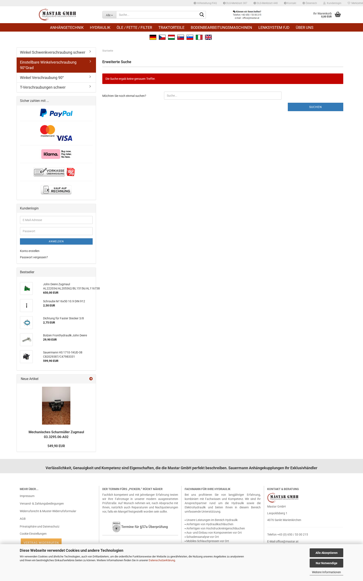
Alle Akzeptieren (327, 552)
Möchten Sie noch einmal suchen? (124, 95)
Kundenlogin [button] (333, 3)
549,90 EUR (56, 446)
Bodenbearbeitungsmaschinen (221, 27)
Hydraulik (100, 27)
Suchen (315, 107)
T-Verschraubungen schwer (43, 87)
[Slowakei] (180, 36)
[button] (309, 3)
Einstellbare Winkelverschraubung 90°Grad (48, 65)
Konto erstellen (29, 251)
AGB (23, 518)
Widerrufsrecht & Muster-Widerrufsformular (48, 511)
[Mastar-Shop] (58, 14)
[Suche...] (202, 15)
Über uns (304, 27)
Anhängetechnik (67, 27)
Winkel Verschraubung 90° (42, 77)
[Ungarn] (171, 36)
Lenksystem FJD (273, 27)
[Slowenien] (190, 36)
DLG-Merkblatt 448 (267, 3)
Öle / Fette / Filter (134, 27)
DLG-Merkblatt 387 (236, 3)
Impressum (27, 496)
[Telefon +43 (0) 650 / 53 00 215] (247, 14)
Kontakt (291, 3)
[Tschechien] (162, 36)
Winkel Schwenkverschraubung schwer (52, 52)
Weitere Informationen (326, 572)
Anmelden (56, 241)
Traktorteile (171, 27)
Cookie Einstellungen (33, 533)
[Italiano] (199, 36)
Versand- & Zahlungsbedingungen (42, 503)
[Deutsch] (153, 36)
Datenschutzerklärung (162, 560)
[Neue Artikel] (91, 379)
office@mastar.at (287, 541)
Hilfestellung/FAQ (206, 3)
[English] (208, 36)
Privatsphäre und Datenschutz (39, 526)
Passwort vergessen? (34, 257)
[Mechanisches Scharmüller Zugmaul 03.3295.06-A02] (56, 406)
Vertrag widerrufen (41, 542)
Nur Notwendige (326, 563)
